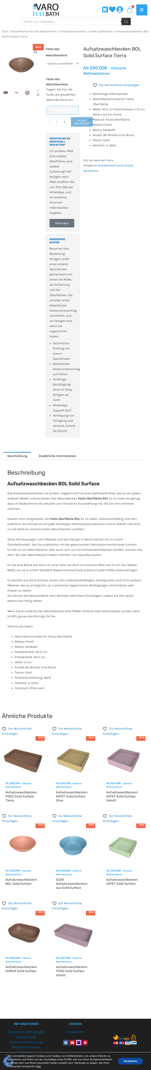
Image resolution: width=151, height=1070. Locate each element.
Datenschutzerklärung (26, 1042)
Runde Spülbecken (101, 31)
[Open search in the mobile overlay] (75, 21)
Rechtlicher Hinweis (26, 1047)
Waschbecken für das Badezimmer (34, 31)
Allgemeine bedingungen (26, 1032)
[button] (35, 52)
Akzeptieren (130, 1061)
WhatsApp (62, 223)
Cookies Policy (26, 1037)
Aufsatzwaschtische (73, 31)
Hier (38, 1066)
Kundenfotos (75, 1032)
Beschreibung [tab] (17, 456)
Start (5, 31)
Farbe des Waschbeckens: (57, 81)
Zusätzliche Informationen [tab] (57, 456)
